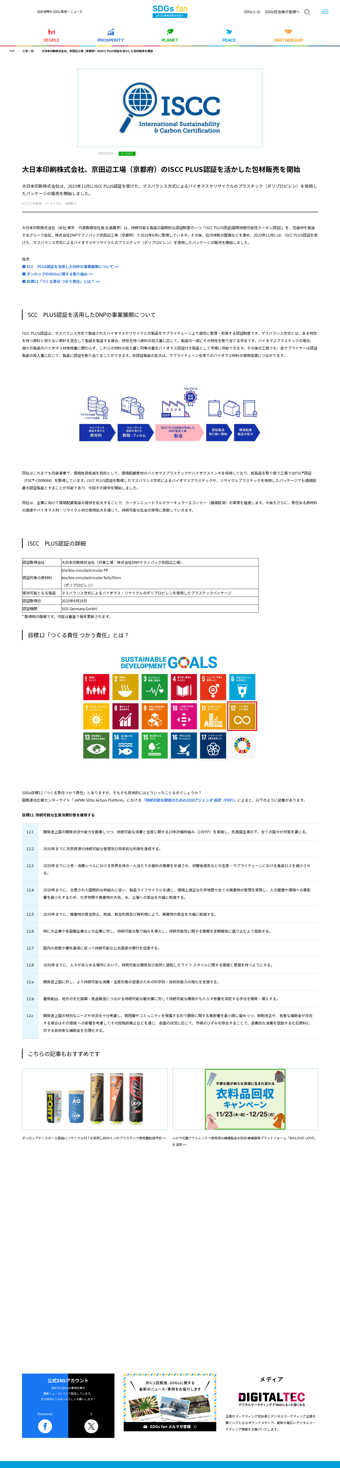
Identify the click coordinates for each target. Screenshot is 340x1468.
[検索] (307, 12)
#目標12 (70, 203)
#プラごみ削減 (32, 203)
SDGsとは (252, 11)
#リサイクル (53, 203)
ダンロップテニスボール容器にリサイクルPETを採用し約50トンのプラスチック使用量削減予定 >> (94, 1138)
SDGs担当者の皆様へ (282, 11)
